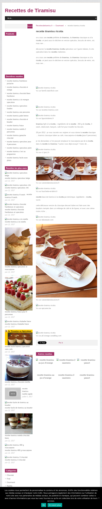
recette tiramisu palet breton (17, 116)
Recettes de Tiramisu (30, 10)
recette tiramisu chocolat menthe (17, 382)
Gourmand (59, 26)
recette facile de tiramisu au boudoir (18, 408)
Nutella (9, 486)
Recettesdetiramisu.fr (44, 26)
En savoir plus (55, 505)
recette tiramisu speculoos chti (17, 188)
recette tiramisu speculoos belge (17, 178)
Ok (43, 505)
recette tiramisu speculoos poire (19, 148)
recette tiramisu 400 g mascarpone (18, 450)
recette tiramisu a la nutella (15, 222)
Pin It (61, 343)
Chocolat (10, 475)
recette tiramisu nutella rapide (27, 391)
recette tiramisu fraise (15, 126)
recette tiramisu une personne (18, 112)
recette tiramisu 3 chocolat (15, 460)
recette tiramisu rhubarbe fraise (17, 324)
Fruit (8, 479)
